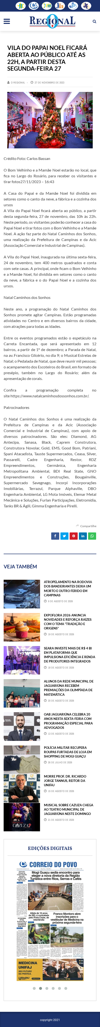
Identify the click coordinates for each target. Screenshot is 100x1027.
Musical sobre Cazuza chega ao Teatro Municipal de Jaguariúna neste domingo (68, 809)
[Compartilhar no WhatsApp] (92, 536)
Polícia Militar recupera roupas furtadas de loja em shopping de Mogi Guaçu (68, 752)
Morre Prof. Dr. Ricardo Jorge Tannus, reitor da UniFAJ (65, 780)
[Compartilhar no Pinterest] (74, 536)
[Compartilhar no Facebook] (55, 536)
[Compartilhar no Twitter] (64, 536)
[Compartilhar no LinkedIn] (83, 536)
